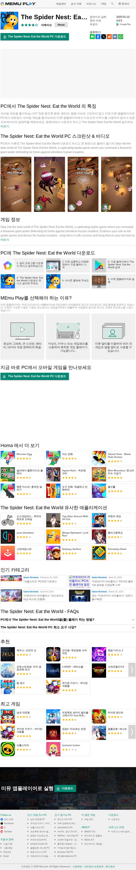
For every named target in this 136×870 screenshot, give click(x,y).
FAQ (103, 3)
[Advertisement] (68, 73)
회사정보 (110, 866)
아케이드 (46, 24)
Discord (7, 852)
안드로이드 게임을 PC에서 (97, 844)
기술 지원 (7, 844)
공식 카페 (76, 3)
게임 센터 (88, 819)
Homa (61, 24)
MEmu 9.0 (89, 840)
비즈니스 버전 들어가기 (122, 831)
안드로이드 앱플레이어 (95, 835)
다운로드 (67, 788)
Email (6, 856)
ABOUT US (89, 831)
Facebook (9, 823)
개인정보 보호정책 (93, 866)
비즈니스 (91, 3)
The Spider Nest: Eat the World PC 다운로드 (37, 36)
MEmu (18, 4)
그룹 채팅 (7, 848)
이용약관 (77, 866)
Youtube (8, 831)
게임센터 (61, 3)
